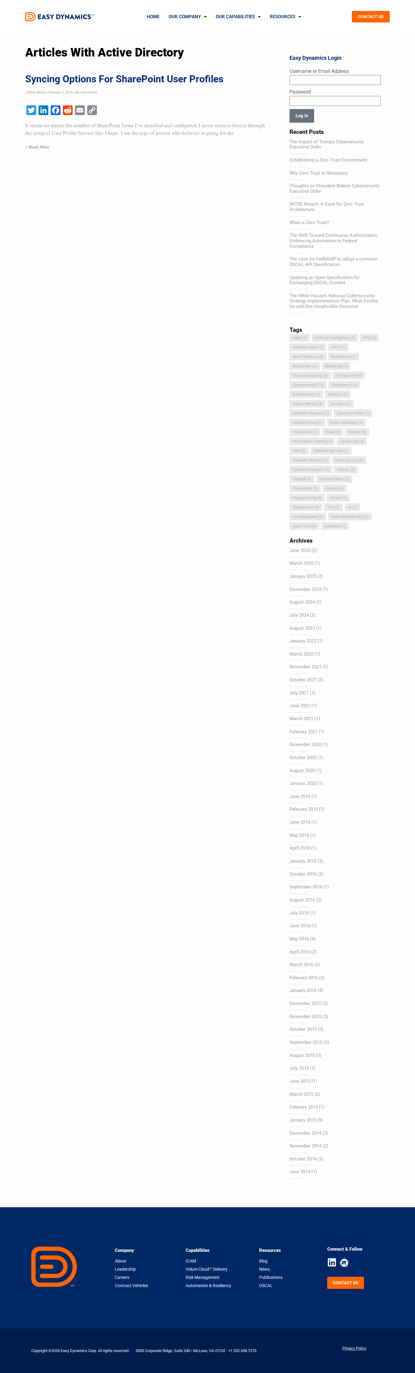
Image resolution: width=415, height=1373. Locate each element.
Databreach (344, 385)
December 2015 (305, 1003)
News (264, 1269)
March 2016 (301, 964)
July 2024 (299, 615)
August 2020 (302, 770)
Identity (357, 432)
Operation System (311, 469)
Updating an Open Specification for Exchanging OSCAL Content (325, 280)
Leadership (125, 1269)
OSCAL (346, 469)
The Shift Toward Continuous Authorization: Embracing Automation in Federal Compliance (334, 241)
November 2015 (305, 1016)
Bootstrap (336, 366)
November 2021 (305, 666)
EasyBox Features (311, 413)
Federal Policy (307, 422)
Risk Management (203, 1277)
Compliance (349, 375)
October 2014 (303, 1159)
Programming (307, 498)
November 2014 (305, 1146)
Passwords (305, 488)
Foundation (305, 432)
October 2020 (303, 757)
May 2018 (299, 835)
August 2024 (302, 602)
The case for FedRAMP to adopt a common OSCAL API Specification (333, 261)
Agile (300, 338)
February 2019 (304, 809)
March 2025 (301, 563)
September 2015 (306, 1042)
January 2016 (303, 990)
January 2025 (303, 576)
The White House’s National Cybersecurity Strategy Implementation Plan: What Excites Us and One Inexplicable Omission (334, 301)
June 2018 (300, 822)
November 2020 (305, 744)
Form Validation (346, 422)
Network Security (310, 460)
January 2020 (303, 783)
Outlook (302, 479)
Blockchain (305, 366)
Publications (271, 1277)
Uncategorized (308, 516)
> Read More (37, 147)
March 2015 (301, 1094)
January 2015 (303, 1120)
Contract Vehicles (131, 1285)
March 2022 (301, 654)
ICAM (332, 432)
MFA (299, 450)
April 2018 (300, 848)
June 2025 (300, 550)
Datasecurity (306, 394)
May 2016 (299, 939)
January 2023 (303, 641)
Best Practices (308, 356)
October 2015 (303, 1029)
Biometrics (343, 356)
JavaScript (352, 441)
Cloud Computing (310, 375)
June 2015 (300, 1081)
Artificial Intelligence (335, 338)
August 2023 (302, 628)
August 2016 (302, 900)
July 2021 (299, 693)
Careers (122, 1277)
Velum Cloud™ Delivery (207, 1269)
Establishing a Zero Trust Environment (328, 160)
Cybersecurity (308, 385)
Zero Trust (304, 526)
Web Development (350, 516)
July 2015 (299, 1068)
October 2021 (303, 680)
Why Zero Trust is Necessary (319, 173)
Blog (263, 1261)
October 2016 (303, 874)
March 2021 (301, 718)
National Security (331, 450)
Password (300, 92)
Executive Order (353, 413)
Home (153, 16)
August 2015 (302, 1055)
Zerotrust (334, 526)
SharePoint (306, 507)
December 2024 (305, 589)
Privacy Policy (354, 1348)
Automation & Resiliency (208, 1285)
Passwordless (334, 479)
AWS (338, 347)
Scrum (338, 498)
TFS (333, 507)
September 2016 (306, 887)
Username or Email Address (319, 71)
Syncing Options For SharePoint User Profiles (124, 79)
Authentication (308, 347)
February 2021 (304, 731)
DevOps (337, 394)
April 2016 (300, 952)
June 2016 (300, 925)
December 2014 (305, 1133)
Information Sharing (312, 441)
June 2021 (300, 705)
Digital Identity (307, 403)
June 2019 (300, 796)
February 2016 (304, 977)
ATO (369, 338)
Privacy (335, 488)
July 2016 (299, 913)
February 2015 (304, 1107)
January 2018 (303, 861)
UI (352, 507)
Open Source (349, 460)
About (120, 1261)
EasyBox (341, 403)
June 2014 (300, 1171)
